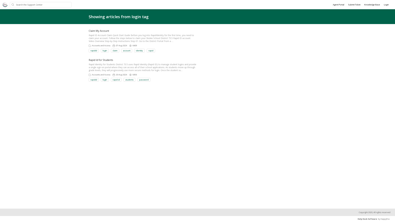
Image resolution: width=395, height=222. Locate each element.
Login (386, 4)
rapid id (116, 79)
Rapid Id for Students (101, 60)
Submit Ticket (354, 4)
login (105, 50)
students (129, 79)
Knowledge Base (372, 4)
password (144, 79)
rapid (150, 50)
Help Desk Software (367, 219)
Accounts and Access (101, 45)
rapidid (93, 50)
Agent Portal (338, 4)
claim (115, 50)
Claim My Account (99, 31)
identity (139, 50)
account (126, 50)
